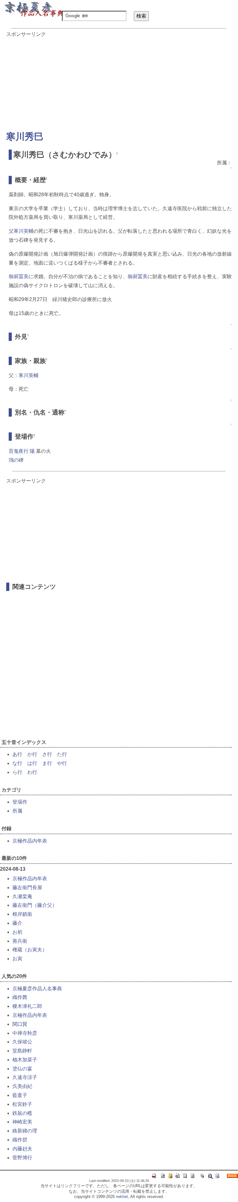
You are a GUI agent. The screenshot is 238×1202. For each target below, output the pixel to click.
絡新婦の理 (24, 1130)
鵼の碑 (16, 460)
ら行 (17, 772)
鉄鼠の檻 (22, 1113)
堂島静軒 (22, 1050)
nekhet (122, 1196)
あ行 (17, 754)
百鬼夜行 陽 (22, 451)
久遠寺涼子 (24, 1077)
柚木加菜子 (24, 1059)
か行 (32, 754)
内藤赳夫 (22, 1148)
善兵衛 (19, 941)
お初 (17, 932)
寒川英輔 (23, 231)
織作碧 (19, 1139)
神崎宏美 (22, 1121)
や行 (62, 763)
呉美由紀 (22, 1086)
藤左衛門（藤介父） (34, 905)
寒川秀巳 (24, 136)
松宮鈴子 (22, 1104)
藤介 (17, 923)
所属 (17, 810)
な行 (17, 763)
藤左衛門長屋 (27, 887)
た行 (62, 754)
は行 (32, 763)
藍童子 (19, 1095)
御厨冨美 (19, 276)
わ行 (32, 772)
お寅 (17, 958)
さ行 (47, 754)
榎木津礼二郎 (27, 1006)
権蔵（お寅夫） (29, 949)
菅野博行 (22, 1157)
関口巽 (19, 1024)
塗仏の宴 (22, 1068)
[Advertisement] (119, 81)
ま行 (47, 763)
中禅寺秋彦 (24, 1033)
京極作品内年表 (29, 840)
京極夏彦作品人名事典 (37, 988)
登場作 (19, 802)
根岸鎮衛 (22, 914)
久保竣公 (22, 1041)
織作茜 (19, 997)
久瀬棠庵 (22, 896)
